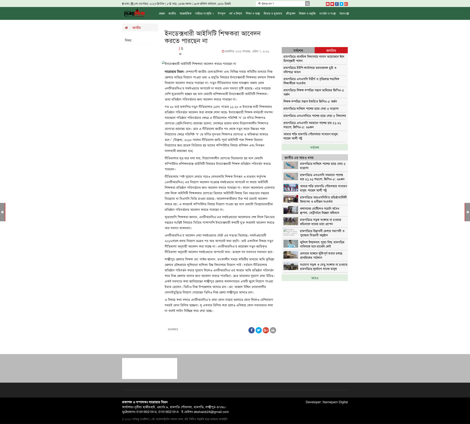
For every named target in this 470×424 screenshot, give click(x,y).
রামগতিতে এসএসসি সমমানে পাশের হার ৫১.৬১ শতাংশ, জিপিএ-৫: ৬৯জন (312, 125)
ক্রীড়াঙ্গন (290, 13)
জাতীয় (172, 13)
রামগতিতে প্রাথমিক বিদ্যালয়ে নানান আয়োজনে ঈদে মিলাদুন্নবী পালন (313, 58)
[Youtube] (332, 3)
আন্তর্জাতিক (185, 13)
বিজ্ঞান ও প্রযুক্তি (307, 13)
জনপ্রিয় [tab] (331, 50)
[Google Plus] (346, 3)
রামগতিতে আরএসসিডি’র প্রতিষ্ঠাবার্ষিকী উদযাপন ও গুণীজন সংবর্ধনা (323, 199)
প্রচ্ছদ (162, 13)
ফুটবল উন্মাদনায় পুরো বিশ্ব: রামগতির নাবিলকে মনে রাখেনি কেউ (322, 244)
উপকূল (221, 13)
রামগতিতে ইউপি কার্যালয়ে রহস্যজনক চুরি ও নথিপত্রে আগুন (309, 69)
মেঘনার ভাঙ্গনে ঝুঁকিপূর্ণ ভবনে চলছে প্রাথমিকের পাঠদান (321, 255)
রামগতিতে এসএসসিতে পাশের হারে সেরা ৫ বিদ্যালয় (314, 115)
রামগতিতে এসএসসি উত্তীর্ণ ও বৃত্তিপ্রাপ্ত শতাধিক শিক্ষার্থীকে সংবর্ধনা (311, 81)
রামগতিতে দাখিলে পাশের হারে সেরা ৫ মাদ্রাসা (311, 108)
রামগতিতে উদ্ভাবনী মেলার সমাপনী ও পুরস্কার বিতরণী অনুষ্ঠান (322, 233)
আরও (342, 13)
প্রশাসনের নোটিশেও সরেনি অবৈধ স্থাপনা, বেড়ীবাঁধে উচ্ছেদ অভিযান (319, 210)
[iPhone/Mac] (328, 3)
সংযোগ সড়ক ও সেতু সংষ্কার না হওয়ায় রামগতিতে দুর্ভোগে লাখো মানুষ (324, 266)
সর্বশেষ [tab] (298, 50)
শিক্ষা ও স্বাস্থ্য (253, 13)
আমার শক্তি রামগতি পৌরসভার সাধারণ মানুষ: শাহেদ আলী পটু (311, 136)
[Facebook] (337, 3)
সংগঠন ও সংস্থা (327, 13)
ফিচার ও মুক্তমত (273, 13)
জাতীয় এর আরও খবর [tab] (299, 157)
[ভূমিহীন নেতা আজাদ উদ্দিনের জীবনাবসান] (467, 211)
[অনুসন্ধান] (307, 3)
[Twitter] (341, 3)
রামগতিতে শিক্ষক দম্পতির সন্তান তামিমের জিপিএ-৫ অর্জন (313, 92)
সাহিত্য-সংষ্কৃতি (203, 13)
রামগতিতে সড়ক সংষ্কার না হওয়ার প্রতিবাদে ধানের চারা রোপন (320, 221)
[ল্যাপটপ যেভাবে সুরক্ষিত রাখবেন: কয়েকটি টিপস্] (2, 211)
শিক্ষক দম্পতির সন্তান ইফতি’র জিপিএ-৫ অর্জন (310, 101)
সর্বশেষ (314, 147)
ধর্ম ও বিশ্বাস (235, 13)
